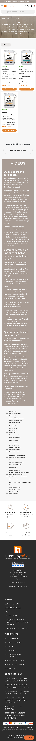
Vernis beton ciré (14, 422)
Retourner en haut (18, 150)
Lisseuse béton (14, 485)
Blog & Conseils (13, 674)
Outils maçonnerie (14, 489)
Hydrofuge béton (14, 470)
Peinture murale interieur (17, 457)
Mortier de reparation (16, 474)
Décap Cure (23, 69)
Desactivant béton (15, 437)
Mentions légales (9, 727)
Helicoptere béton (15, 447)
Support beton (13, 479)
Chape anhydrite (14, 445)
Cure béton (5, 69)
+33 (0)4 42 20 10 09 (18, 582)
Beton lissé (12, 432)
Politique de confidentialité (25, 730)
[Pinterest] (26, 593)
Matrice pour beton (15, 487)
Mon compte (11, 634)
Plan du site (20, 727)
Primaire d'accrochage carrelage (19, 472)
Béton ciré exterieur (15, 420)
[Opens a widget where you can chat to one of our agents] (29, 737)
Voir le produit (9, 89)
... (13, 18)
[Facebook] (9, 593)
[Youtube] (21, 593)
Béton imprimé (14, 428)
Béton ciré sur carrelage (16, 418)
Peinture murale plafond (16, 462)
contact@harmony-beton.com (18, 586)
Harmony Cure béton (9, 24)
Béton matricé (13, 430)
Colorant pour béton (15, 460)
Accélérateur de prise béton (18, 476)
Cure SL (4, 112)
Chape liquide (13, 443)
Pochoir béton (13, 493)
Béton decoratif (14, 435)
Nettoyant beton (14, 449)
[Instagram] (15, 593)
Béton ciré (12, 415)
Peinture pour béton (15, 464)
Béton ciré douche (15, 413)
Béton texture (13, 491)
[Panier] (34, 7)
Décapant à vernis (14, 452)
